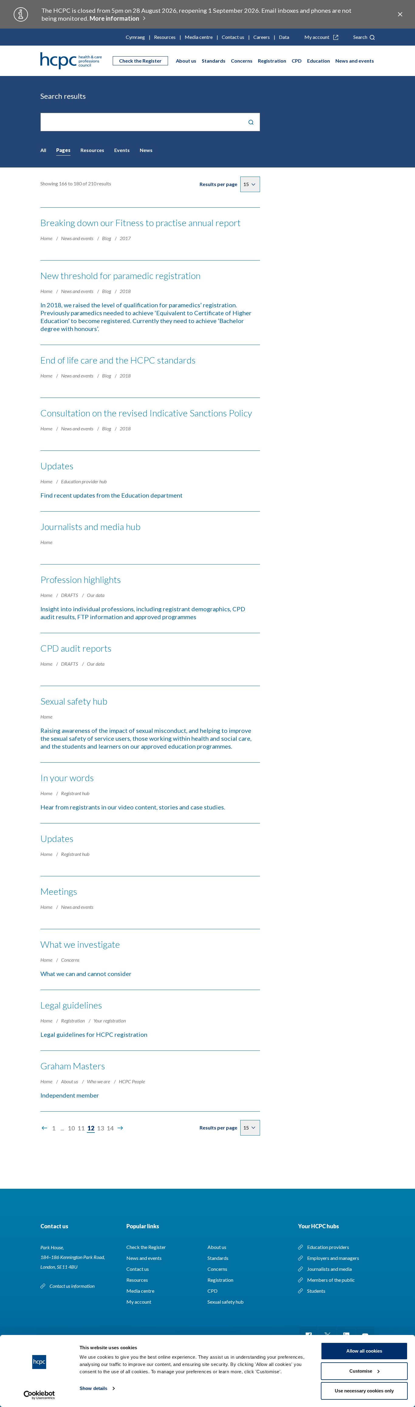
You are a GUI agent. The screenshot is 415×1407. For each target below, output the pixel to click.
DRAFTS (70, 595)
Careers (261, 37)
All (43, 150)
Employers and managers (333, 1258)
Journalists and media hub (90, 526)
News (146, 150)
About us (186, 61)
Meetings (58, 891)
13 (100, 1128)
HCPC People (132, 1081)
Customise (360, 1371)
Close (400, 14)
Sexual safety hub (73, 700)
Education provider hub (84, 481)
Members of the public (331, 1280)
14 (110, 1128)
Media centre (199, 37)
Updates (57, 465)
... (62, 1128)
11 (81, 1128)
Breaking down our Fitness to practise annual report (140, 222)
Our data (96, 595)
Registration (272, 61)
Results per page (218, 184)
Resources (165, 37)
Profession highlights (80, 579)
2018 (125, 291)
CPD (297, 61)
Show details (93, 1388)
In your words (67, 777)
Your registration (110, 1020)
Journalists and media (329, 1269)
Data (284, 37)
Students (316, 1291)
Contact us (233, 37)
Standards (213, 61)
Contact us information (72, 1286)
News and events (354, 61)
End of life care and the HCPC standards (118, 359)
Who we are (99, 1081)
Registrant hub (75, 793)
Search (360, 37)
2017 (125, 238)
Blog (107, 238)
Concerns (241, 61)
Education (318, 61)
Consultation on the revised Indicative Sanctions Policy (146, 412)
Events (122, 150)
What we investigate (80, 944)
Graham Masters (72, 1065)
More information (114, 18)
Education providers (328, 1247)
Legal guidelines (71, 1004)
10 (71, 1128)
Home (46, 238)
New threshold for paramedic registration (120, 275)
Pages (63, 150)
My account (317, 37)
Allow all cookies (364, 1351)
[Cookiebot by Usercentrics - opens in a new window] (39, 1395)
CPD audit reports (75, 648)
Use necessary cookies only (364, 1390)
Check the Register (140, 61)
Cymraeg (135, 37)
